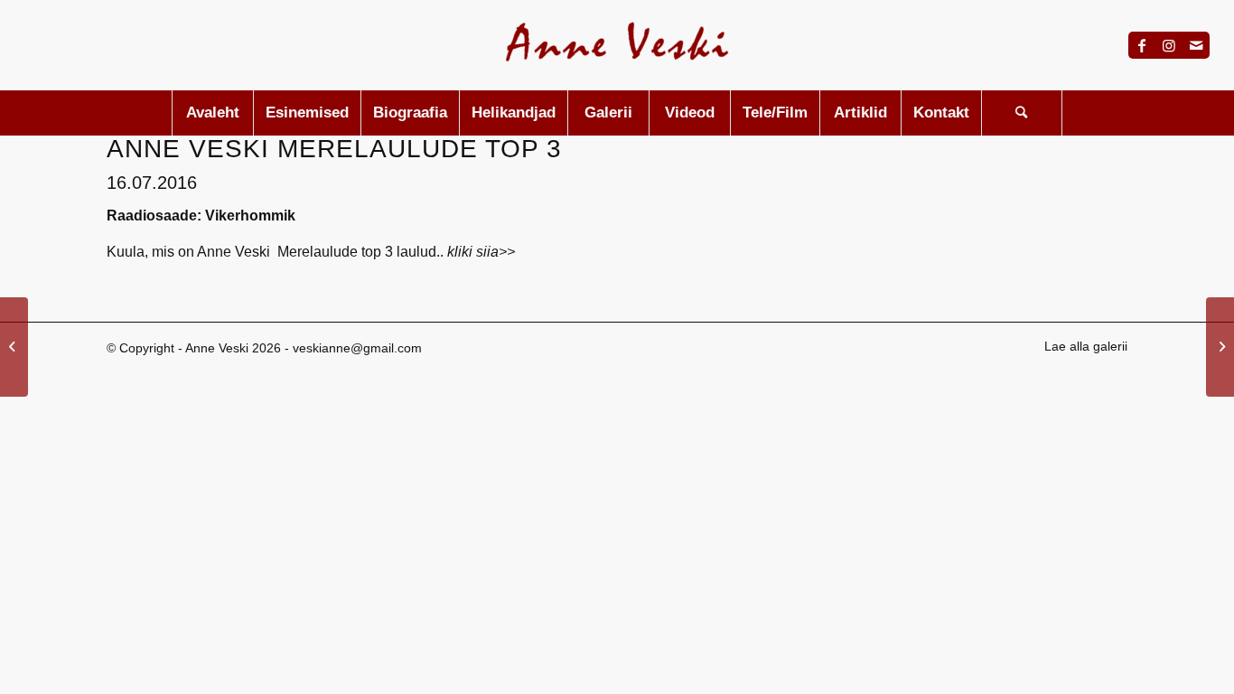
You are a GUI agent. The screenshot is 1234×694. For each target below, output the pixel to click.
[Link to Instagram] (1169, 45)
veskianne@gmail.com (357, 348)
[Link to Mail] (1196, 45)
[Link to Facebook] (1141, 45)
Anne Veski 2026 (233, 348)
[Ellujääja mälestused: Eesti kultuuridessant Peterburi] (14, 347)
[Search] (1021, 113)
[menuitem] (212, 113)
